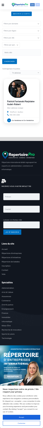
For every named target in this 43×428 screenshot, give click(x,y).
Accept (21, 417)
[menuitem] (32, 4)
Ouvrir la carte (22, 13)
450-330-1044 (15, 115)
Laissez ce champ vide (12, 220)
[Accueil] (18, 155)
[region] (21, 407)
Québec (20, 112)
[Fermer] (40, 387)
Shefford (13, 112)
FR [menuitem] (37, 5)
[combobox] (21, 23)
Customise (21, 423)
